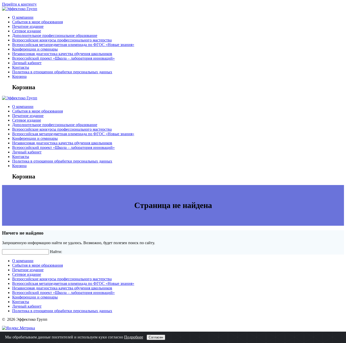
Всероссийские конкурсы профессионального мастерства (62, 40)
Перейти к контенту (19, 4)
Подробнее (133, 337)
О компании (22, 17)
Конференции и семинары (35, 49)
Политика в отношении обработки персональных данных (62, 72)
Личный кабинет (27, 63)
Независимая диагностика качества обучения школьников (62, 54)
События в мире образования (37, 22)
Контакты (20, 67)
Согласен (156, 337)
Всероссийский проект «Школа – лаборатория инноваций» (63, 58)
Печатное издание (28, 26)
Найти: (56, 251)
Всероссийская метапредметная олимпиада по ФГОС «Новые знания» (73, 44)
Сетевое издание (26, 31)
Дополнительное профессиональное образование (54, 35)
